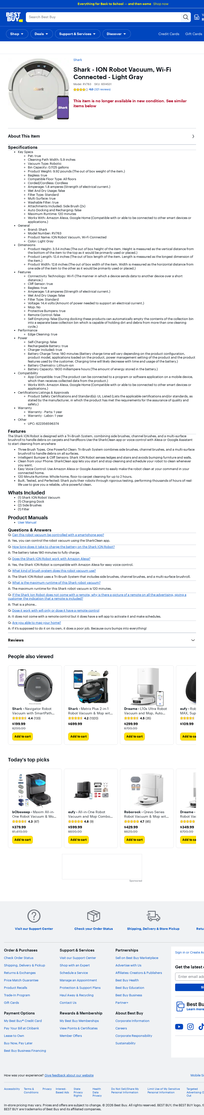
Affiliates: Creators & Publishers (138, 973)
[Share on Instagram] (190, 1027)
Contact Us (68, 1003)
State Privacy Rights (78, 1092)
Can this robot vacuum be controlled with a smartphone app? (58, 535)
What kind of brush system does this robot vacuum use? (54, 571)
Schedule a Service (74, 973)
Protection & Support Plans (80, 988)
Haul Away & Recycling (77, 995)
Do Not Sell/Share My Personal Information (125, 1090)
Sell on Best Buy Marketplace (136, 958)
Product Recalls (15, 988)
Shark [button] (77, 60)
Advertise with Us (128, 965)
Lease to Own (14, 1036)
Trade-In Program (17, 995)
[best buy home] (14, 17)
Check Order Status (18, 958)
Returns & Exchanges (20, 973)
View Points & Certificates (79, 1028)
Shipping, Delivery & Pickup (24, 965)
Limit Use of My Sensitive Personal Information (164, 1090)
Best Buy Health (127, 980)
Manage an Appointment (78, 980)
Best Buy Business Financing (25, 1051)
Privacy (47, 1089)
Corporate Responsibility (133, 1036)
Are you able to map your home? (36, 623)
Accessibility (12, 1089)
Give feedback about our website (69, 1075)
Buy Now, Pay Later (18, 1043)
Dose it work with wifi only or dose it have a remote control (55, 610)
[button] (17, 33)
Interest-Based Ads (62, 1090)
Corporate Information (132, 1021)
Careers (121, 1028)
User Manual (27, 522)
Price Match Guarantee (21, 980)
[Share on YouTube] (179, 1027)
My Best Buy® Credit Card (23, 1021)
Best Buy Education (129, 988)
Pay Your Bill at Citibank (21, 1028)
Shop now (160, 4)
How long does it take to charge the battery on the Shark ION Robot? (63, 547)
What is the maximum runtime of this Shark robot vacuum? (56, 582)
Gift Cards (11, 1003)
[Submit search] (186, 17)
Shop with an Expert (75, 965)
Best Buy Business (128, 995)
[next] (192, 705)
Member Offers (71, 1036)
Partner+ (121, 1003)
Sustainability (125, 1043)
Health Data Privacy (97, 1092)
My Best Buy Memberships (79, 1021)
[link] (26, 718)
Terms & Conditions (31, 1090)
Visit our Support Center (78, 958)
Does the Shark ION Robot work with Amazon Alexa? (51, 559)
